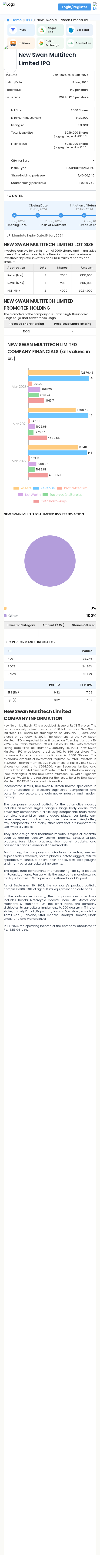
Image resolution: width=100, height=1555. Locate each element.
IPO (29, 20)
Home (17, 20)
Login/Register (74, 7)
